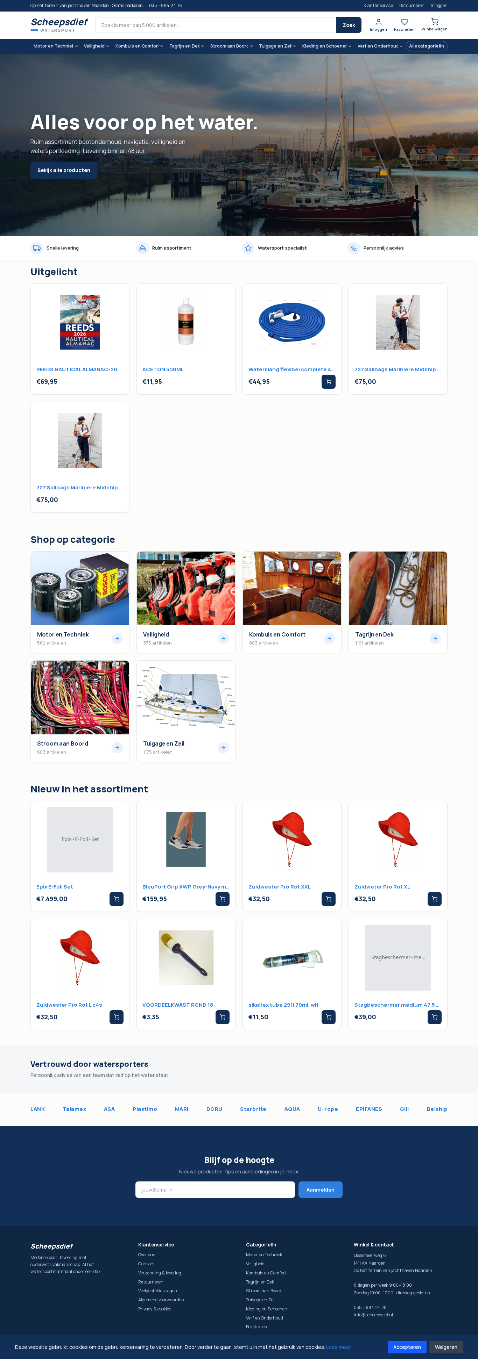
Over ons (146, 1255)
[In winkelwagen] (329, 382)
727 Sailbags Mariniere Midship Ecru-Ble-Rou (398, 369)
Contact (146, 1264)
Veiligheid (94, 46)
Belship (437, 1109)
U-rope (328, 1109)
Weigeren (446, 1347)
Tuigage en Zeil (275, 46)
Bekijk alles (256, 1327)
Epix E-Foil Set (54, 886)
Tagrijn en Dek (184, 46)
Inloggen (439, 5)
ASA (109, 1109)
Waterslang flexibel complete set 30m (292, 369)
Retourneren (411, 5)
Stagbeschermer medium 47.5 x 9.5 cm (398, 1004)
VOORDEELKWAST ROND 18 (177, 1004)
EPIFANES (369, 1109)
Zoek (349, 25)
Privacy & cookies (154, 1309)
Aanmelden (321, 1189)
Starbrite (253, 1109)
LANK (37, 1109)
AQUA (292, 1109)
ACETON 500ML (163, 369)
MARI (182, 1109)
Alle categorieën (426, 46)
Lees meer (338, 1347)
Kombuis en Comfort (137, 46)
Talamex (74, 1109)
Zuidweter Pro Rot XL (382, 886)
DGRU (214, 1109)
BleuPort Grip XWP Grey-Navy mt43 (186, 886)
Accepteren (407, 1347)
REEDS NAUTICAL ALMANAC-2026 (80, 369)
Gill (404, 1109)
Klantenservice (378, 5)
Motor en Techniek (53, 46)
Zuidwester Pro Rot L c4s (69, 1004)
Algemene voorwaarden (161, 1300)
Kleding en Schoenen (324, 46)
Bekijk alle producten (63, 170)
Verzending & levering (159, 1273)
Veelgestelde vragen (157, 1291)
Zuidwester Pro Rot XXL (279, 886)
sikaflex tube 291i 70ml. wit (283, 1004)
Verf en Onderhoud (378, 46)
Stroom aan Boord (229, 46)
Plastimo (145, 1109)
